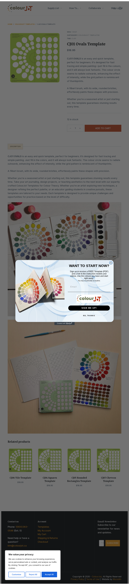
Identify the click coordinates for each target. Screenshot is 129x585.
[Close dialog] (110, 262)
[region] (32, 565)
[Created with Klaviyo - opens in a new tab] (64, 323)
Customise (16, 574)
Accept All (49, 574)
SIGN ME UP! (89, 308)
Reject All (33, 574)
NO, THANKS (89, 316)
